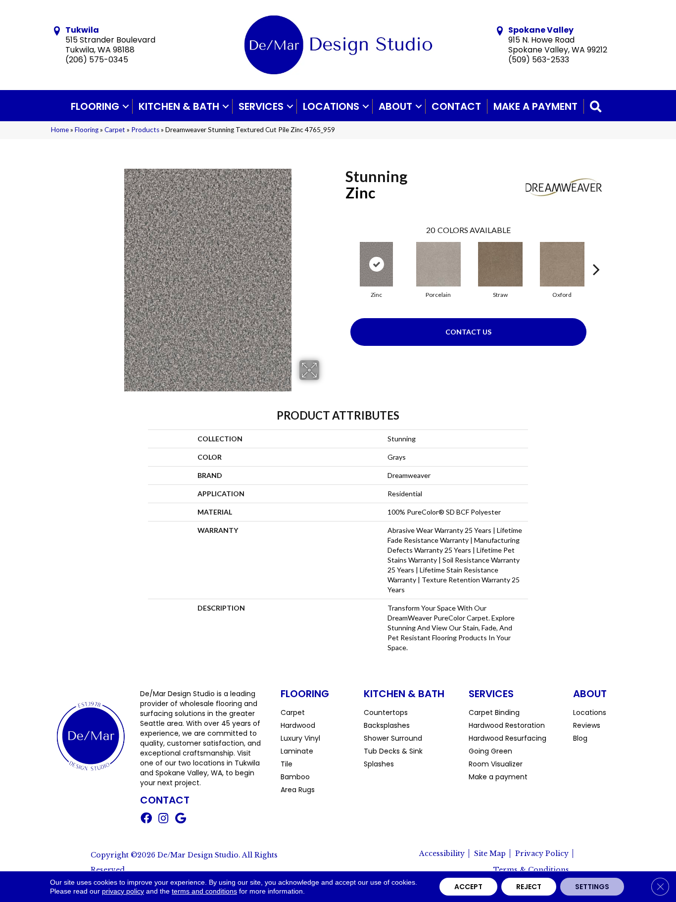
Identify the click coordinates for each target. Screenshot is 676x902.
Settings (592, 887)
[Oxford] (562, 264)
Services (261, 106)
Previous (340, 254)
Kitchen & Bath (179, 106)
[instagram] (163, 819)
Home (60, 130)
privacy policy (123, 891)
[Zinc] (376, 264)
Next (596, 254)
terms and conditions (204, 891)
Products (145, 130)
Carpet (114, 130)
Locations (331, 106)
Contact (456, 106)
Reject (528, 887)
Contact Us (468, 332)
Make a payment (535, 106)
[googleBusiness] (180, 819)
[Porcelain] (438, 264)
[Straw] (500, 264)
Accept (468, 887)
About (395, 106)
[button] (125, 106)
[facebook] (146, 819)
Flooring (95, 106)
